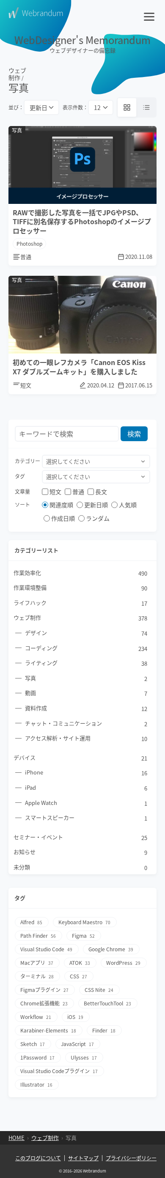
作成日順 (63, 518)
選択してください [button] (68, 461)
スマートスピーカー (86, 817)
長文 (101, 491)
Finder (104, 1030)
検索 (134, 433)
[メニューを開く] (150, 12)
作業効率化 (80, 572)
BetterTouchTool (107, 1003)
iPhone (86, 772)
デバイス (80, 757)
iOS (75, 1016)
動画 (86, 693)
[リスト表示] (146, 107)
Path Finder (38, 935)
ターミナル (37, 976)
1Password (37, 1057)
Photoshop (29, 243)
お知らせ (80, 852)
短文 (55, 491)
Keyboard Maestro (84, 921)
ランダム (98, 518)
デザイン (86, 633)
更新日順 (96, 504)
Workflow (35, 1016)
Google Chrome (110, 949)
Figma (83, 935)
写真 (86, 678)
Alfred (31, 921)
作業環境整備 (80, 587)
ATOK (79, 962)
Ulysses (84, 1057)
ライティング (86, 663)
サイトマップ (83, 1158)
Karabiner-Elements (48, 1030)
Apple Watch (86, 803)
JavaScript (77, 1043)
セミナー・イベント (80, 837)
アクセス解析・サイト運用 (86, 738)
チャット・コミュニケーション (86, 723)
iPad (86, 787)
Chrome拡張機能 (44, 1003)
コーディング (86, 648)
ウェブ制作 (17, 74)
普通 (78, 491)
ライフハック (80, 603)
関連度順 (61, 504)
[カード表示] (127, 107)
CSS (78, 976)
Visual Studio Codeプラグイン (59, 1070)
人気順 (128, 504)
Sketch (32, 1043)
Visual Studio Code (46, 949)
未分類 (80, 867)
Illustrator (36, 1084)
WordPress (123, 962)
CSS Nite (99, 989)
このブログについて (38, 1158)
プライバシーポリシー (131, 1158)
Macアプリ (36, 962)
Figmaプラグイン (44, 989)
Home (16, 1137)
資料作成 (86, 708)
